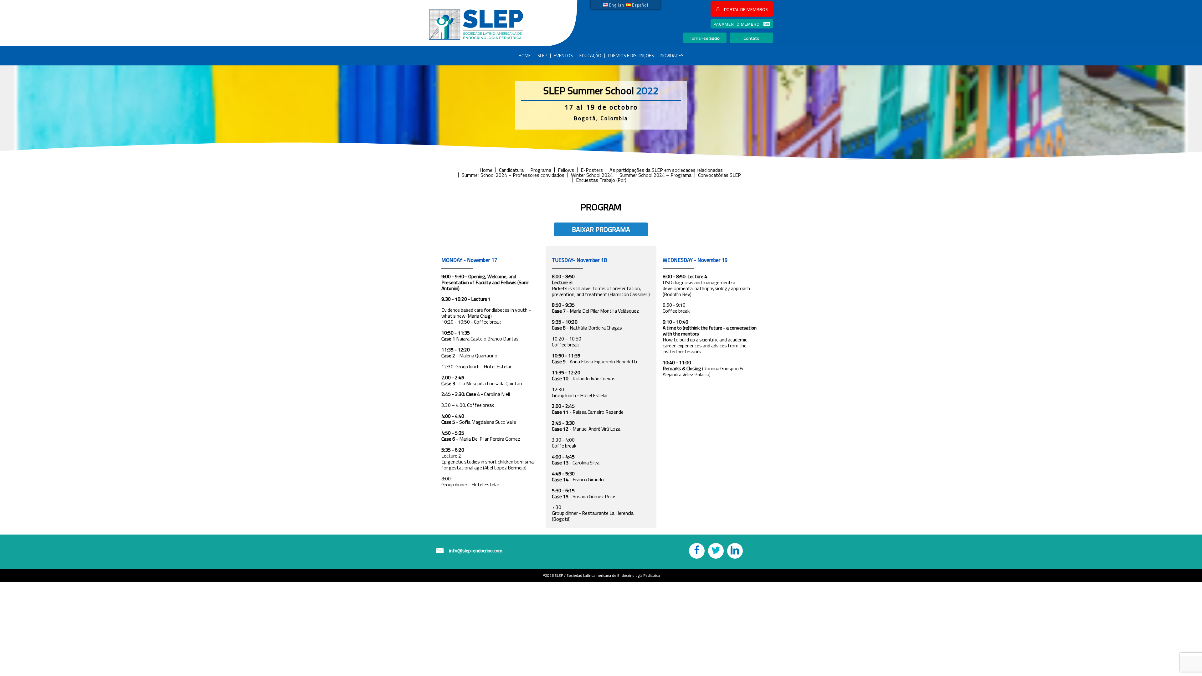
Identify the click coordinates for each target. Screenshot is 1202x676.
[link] (613, 4)
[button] (742, 9)
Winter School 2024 (592, 174)
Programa (540, 169)
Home (486, 169)
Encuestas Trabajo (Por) (601, 179)
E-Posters (592, 169)
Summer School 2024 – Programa (655, 174)
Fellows (566, 169)
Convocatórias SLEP (719, 174)
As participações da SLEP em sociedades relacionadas (666, 169)
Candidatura (511, 169)
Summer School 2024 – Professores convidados (513, 174)
